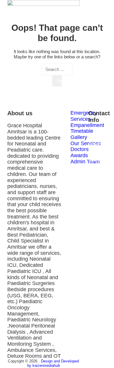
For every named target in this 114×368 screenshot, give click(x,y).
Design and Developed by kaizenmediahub (53, 363)
